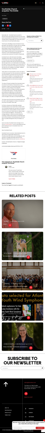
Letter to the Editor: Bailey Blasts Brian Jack (36, 87)
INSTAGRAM (31, 416)
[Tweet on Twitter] (5, 25)
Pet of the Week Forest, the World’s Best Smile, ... (14, 256)
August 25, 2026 (21, 283)
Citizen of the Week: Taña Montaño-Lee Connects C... (15, 346)
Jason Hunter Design (38, 430)
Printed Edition (8, 410)
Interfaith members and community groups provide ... (15, 286)
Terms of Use (7, 415)
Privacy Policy (8, 412)
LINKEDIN (31, 412)
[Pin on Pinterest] (8, 25)
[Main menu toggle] (40, 3)
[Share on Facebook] (3, 25)
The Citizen (4, 15)
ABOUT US (7, 407)
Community (4, 18)
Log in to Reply (12, 178)
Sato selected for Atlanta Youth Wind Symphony (14, 316)
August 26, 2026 (20, 221)
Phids (31, 74)
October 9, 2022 (11, 167)
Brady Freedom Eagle (34, 98)
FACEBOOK (31, 408)
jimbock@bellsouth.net (34, 85)
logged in (10, 185)
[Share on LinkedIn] (10, 25)
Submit (41, 40)
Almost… (5, 224)
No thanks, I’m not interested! (28, 431)
